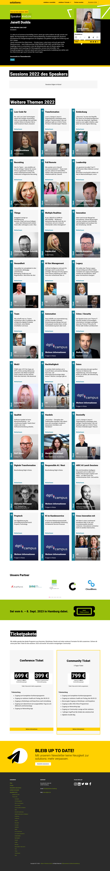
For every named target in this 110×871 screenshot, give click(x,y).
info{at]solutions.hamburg (50, 788)
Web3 (16, 364)
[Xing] (93, 37)
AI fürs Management (54, 263)
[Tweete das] (93, 41)
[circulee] (54, 586)
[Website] (76, 37)
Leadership (81, 162)
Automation (50, 314)
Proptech (18, 516)
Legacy (79, 263)
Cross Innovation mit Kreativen (20, 807)
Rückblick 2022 (13, 792)
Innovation (81, 213)
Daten (78, 364)
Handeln (49, 415)
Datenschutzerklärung (75, 863)
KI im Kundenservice (54, 516)
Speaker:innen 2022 (15, 794)
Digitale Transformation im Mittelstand (21, 814)
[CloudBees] (72, 586)
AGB (63, 863)
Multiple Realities (53, 213)
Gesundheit (19, 263)
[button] (49, 597)
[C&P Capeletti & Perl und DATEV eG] (35, 586)
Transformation (52, 112)
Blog (11, 783)
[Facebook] (80, 37)
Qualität (17, 415)
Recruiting (19, 162)
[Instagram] (97, 37)
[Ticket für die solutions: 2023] (84, 616)
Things (17, 213)
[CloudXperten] (91, 586)
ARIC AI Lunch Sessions (87, 465)
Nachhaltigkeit (52, 364)
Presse (11, 785)
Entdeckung (81, 112)
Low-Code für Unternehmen (20, 833)
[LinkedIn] (89, 37)
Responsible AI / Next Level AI (20, 846)
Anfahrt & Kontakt (14, 790)
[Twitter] (84, 37)
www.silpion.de (47, 792)
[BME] (17, 586)
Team (12, 60)
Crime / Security (83, 314)
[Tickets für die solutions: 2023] (31, 690)
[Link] (15, 2)
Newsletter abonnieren (15, 787)
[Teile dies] (91, 41)
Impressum (66, 863)
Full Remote (50, 162)
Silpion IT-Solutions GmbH (46, 863)
